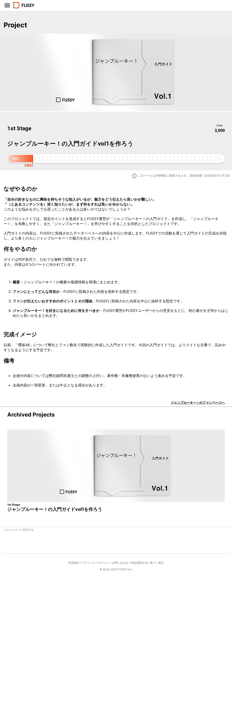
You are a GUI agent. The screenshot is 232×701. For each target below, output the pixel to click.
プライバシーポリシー (95, 562)
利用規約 (73, 562)
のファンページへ (198, 402)
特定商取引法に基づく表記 (147, 562)
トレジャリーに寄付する (19, 529)
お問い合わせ (120, 562)
